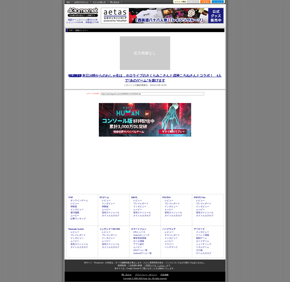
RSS (68, 2)
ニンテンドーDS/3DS (110, 229)
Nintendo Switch (76, 229)
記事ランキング (78, 218)
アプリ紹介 (138, 244)
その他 (199, 250)
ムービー (74, 215)
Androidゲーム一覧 (142, 253)
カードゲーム (202, 241)
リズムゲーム (202, 247)
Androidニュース (141, 235)
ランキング (217, 2)
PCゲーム (104, 197)
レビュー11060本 (74, 22)
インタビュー (77, 209)
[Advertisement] (145, 164)
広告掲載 (164, 275)
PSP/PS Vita (199, 197)
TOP (70, 197)
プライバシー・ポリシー (146, 275)
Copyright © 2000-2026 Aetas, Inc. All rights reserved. (145, 278)
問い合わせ (114, 2)
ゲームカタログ (203, 253)
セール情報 (138, 241)
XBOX (134, 197)
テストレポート (172, 235)
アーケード (199, 229)
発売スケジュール (110, 212)
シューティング (203, 244)
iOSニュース (139, 232)
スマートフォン (138, 229)
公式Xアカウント (81, 2)
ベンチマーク (171, 247)
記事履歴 (205, 2)
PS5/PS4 (166, 197)
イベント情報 (202, 235)
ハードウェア (169, 229)
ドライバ (169, 244)
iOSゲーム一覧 (140, 250)
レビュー (74, 203)
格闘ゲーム (201, 238)
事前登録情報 (139, 238)
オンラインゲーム (79, 200)
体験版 (73, 206)
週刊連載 (74, 212)
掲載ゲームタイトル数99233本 (83, 19)
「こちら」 (161, 265)
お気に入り (193, 2)
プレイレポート (141, 203)
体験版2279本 (92, 22)
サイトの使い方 (99, 2)
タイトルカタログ (110, 215)
